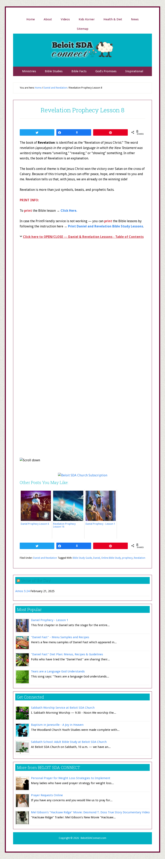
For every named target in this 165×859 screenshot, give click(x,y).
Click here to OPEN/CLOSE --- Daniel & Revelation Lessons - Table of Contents (83, 237)
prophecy (127, 557)
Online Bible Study (111, 557)
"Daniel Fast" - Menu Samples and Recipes (60, 637)
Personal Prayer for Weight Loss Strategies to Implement (70, 778)
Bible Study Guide (82, 557)
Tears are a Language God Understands (58, 671)
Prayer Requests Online (47, 795)
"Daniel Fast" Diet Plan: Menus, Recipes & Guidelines (67, 654)
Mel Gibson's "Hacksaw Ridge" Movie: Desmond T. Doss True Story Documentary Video (90, 812)
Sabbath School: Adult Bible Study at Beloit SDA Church (69, 742)
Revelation (139, 557)
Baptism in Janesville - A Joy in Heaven (57, 725)
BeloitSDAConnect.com (93, 838)
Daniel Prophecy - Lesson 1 (49, 620)
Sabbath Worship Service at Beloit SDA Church (63, 707)
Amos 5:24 (22, 591)
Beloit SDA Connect (82, 50)
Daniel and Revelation (45, 557)
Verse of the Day (36, 580)
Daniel (96, 557)
